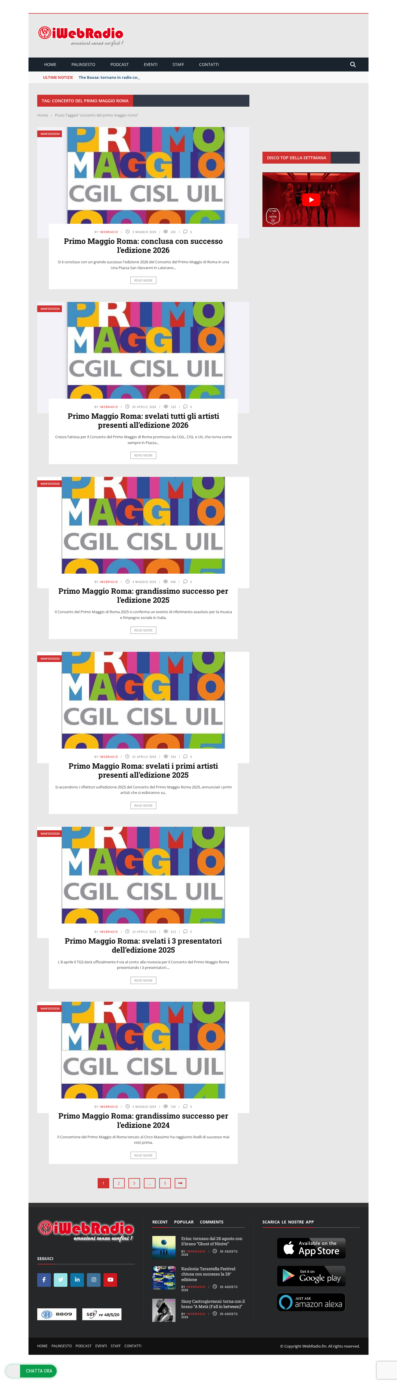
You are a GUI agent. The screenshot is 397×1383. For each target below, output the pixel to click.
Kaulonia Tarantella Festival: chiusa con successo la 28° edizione (208, 1274)
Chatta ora (39, 1371)
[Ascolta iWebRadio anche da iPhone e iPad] (311, 1247)
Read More (143, 280)
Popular (184, 1222)
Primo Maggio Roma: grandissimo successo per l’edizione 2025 (143, 595)
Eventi (151, 64)
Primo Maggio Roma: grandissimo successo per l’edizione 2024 (143, 1120)
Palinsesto (83, 64)
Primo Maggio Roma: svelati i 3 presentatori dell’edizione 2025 (143, 945)
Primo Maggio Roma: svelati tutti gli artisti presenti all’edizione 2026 (143, 420)
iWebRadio (109, 232)
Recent (160, 1222)
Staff (178, 64)
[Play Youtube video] (311, 199)
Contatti (209, 64)
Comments (211, 1222)
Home (50, 64)
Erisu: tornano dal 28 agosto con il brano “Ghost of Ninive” (211, 1241)
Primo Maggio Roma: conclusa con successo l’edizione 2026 (143, 245)
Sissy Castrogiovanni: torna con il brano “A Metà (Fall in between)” (213, 1303)
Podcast (119, 64)
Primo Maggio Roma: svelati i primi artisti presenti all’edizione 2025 (143, 770)
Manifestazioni (50, 134)
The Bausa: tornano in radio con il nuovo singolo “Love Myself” (137, 77)
